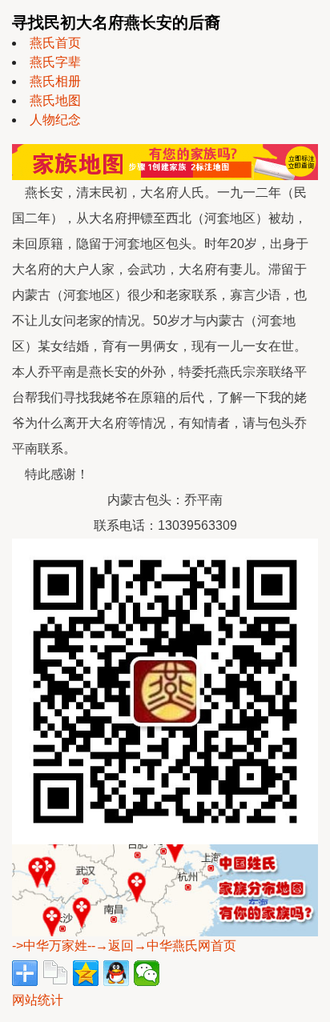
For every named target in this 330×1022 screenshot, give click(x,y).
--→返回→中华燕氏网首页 (161, 945)
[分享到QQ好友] (116, 973)
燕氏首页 (55, 43)
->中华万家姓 (49, 945)
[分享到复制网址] (55, 973)
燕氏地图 (55, 100)
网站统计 (37, 1000)
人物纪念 (55, 119)
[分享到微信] (146, 973)
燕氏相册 (55, 81)
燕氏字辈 (55, 62)
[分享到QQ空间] (86, 973)
